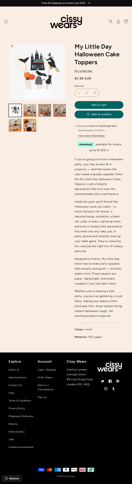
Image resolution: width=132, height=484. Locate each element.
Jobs (11, 439)
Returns (13, 424)
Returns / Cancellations (46, 387)
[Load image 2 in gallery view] (29, 110)
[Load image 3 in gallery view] (44, 110)
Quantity (79, 86)
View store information (91, 135)
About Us (14, 369)
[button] (6, 21)
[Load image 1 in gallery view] (15, 110)
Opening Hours (17, 377)
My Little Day (83, 71)
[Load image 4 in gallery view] (59, 110)
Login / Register (47, 369)
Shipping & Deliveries (21, 416)
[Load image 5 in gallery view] (15, 125)
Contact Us (15, 385)
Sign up (42, 397)
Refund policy (17, 431)
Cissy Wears (69, 476)
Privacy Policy (17, 408)
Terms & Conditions (20, 400)
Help (11, 392)
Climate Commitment (21, 447)
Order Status (45, 377)
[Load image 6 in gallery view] (29, 125)
